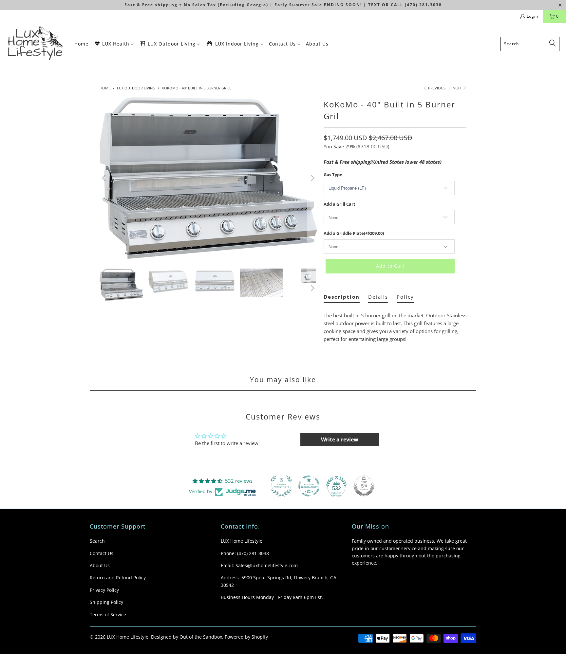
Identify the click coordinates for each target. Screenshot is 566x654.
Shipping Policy (106, 602)
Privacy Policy (104, 590)
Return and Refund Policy (118, 577)
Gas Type (333, 175)
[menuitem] (81, 44)
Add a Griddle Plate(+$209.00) (354, 233)
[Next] (312, 178)
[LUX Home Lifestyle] (37, 43)
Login (532, 16)
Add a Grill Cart (339, 204)
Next (457, 87)
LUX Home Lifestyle (127, 637)
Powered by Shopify (246, 637)
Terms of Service (108, 614)
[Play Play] (208, 178)
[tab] (342, 298)
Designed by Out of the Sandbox (186, 637)
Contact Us (101, 553)
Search (97, 541)
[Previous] (104, 178)
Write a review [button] (339, 439)
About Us (100, 565)
